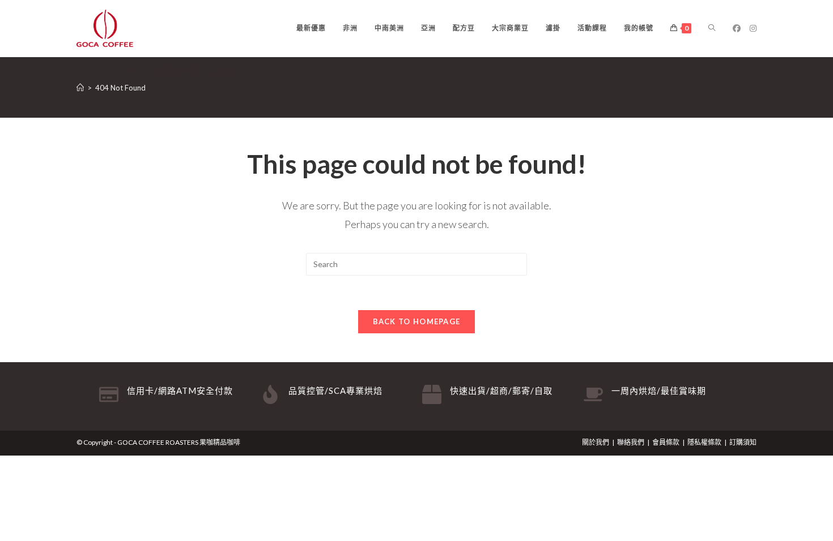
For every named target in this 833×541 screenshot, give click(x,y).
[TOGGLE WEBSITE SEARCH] (712, 28)
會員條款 (665, 442)
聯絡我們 (630, 442)
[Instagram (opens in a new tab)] (753, 28)
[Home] (80, 87)
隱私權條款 (704, 442)
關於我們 (595, 442)
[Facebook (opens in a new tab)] (736, 28)
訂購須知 (742, 442)
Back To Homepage (417, 321)
